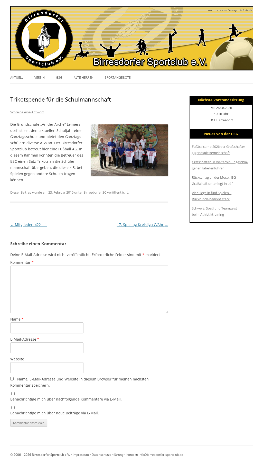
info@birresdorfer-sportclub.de (161, 454)
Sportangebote (118, 77)
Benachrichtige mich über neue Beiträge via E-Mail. (54, 413)
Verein (39, 77)
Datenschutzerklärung (108, 454)
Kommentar (22, 262)
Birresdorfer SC (94, 192)
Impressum (81, 454)
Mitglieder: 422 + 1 (28, 224)
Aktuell (16, 77)
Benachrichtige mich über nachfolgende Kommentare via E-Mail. (66, 399)
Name (17, 319)
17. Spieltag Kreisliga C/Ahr (142, 224)
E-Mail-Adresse (24, 339)
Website (17, 359)
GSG (59, 77)
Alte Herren (83, 77)
